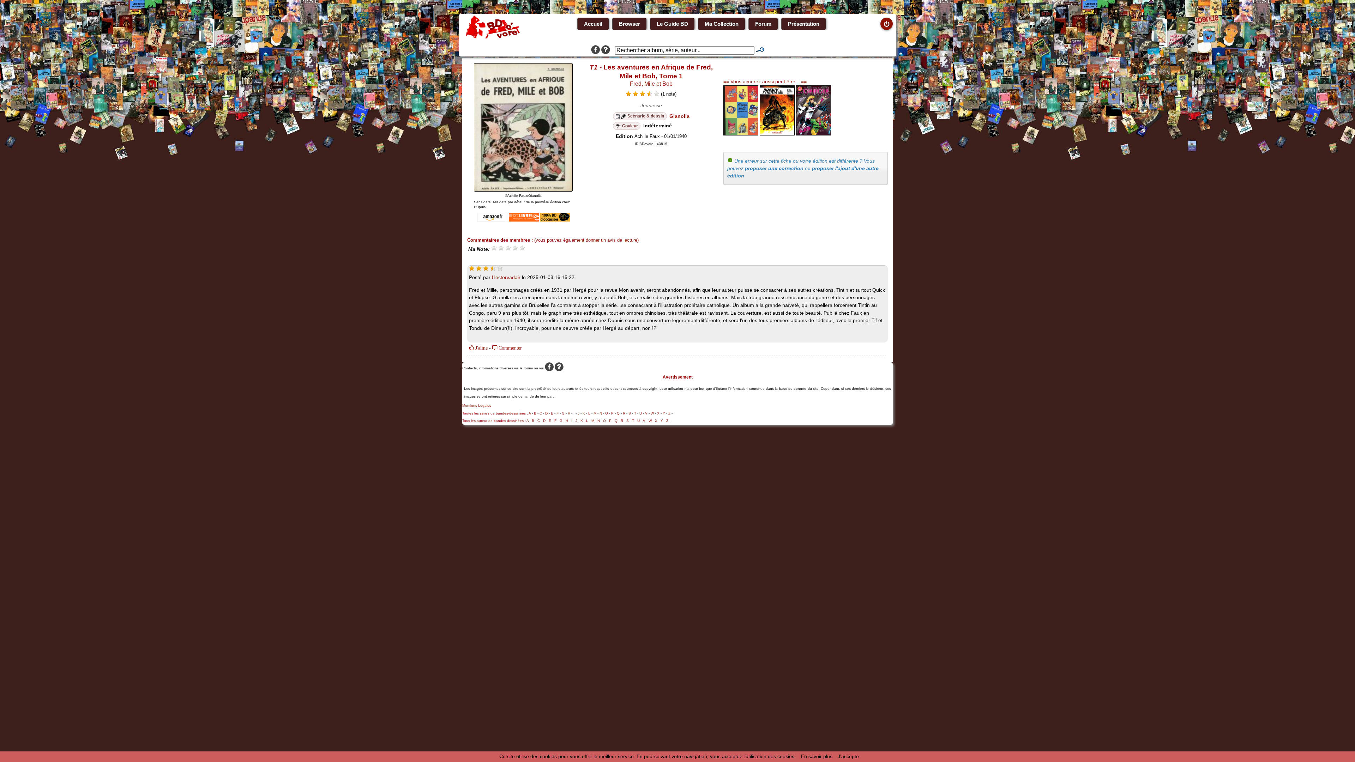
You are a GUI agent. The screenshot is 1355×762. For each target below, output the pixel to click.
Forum (763, 24)
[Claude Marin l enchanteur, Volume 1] (740, 134)
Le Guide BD (672, 24)
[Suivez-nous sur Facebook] (595, 50)
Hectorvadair (506, 277)
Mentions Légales (476, 405)
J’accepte (848, 756)
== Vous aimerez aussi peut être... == (765, 81)
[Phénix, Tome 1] (777, 134)
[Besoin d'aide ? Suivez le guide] (605, 50)
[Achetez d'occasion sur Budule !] (555, 220)
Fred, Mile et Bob (651, 84)
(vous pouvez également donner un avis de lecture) (586, 240)
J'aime (481, 347)
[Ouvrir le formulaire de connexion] (886, 24)
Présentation (803, 24)
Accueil (593, 24)
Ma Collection (722, 24)
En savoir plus (816, 756)
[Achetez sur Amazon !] (492, 220)
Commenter (509, 347)
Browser (629, 24)
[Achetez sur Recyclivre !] (524, 220)
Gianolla (679, 116)
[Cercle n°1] (813, 134)
